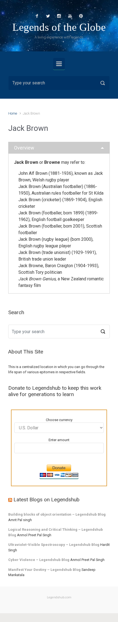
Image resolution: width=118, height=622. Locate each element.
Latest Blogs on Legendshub (46, 499)
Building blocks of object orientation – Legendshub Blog (57, 514)
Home (12, 113)
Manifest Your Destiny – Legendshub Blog (44, 570)
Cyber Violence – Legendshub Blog (38, 560)
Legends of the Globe (59, 27)
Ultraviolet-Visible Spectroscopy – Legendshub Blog (53, 545)
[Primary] (59, 64)
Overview (24, 148)
